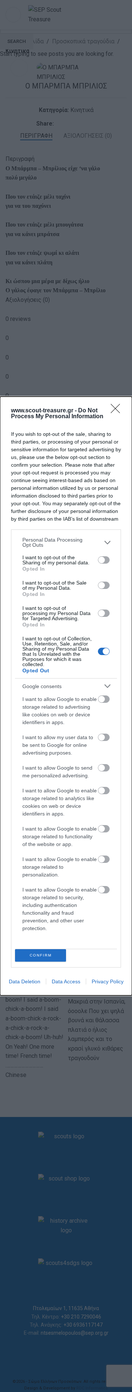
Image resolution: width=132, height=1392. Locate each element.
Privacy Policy (108, 981)
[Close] (118, 411)
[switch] (104, 560)
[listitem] (66, 542)
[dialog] (66, 696)
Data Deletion (24, 981)
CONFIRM (41, 955)
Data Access (66, 981)
